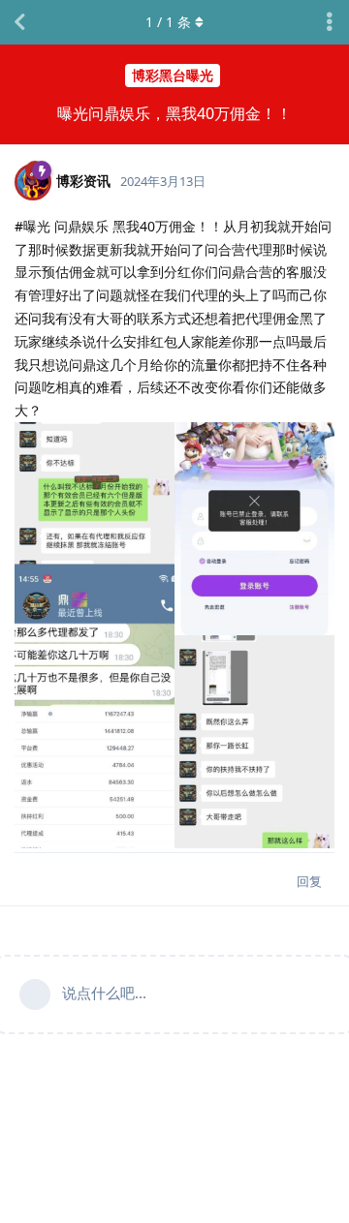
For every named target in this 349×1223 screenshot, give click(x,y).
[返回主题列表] (19, 22)
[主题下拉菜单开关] (329, 22)
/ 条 (168, 22)
